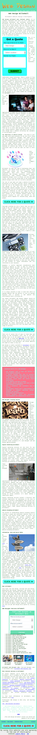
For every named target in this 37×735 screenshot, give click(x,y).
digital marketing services (23, 690)
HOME (17, 10)
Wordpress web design (20, 304)
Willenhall (8, 93)
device (4, 275)
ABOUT (24, 10)
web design (20, 298)
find (6, 588)
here (3, 606)
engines (18, 192)
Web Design (5, 345)
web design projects (28, 320)
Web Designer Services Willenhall (13, 608)
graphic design (6, 686)
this (3, 543)
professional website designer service (13, 187)
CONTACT (27, 10)
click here (28, 564)
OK (28, 734)
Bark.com (21, 338)
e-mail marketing (15, 680)
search (29, 193)
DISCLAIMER (33, 10)
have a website (14, 130)
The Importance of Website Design (12, 134)
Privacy (33, 721)
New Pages (10, 721)
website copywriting (26, 679)
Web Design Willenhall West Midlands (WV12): (16, 19)
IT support (14, 688)
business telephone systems (17, 685)
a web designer (30, 676)
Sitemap (3, 721)
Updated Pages (19, 721)
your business (15, 262)
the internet (11, 30)
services (10, 325)
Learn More (20, 734)
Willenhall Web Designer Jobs (22, 668)
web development (30, 689)
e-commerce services (27, 686)
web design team (28, 258)
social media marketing (26, 683)
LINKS (20, 10)
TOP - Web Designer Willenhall (11, 703)
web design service (22, 220)
